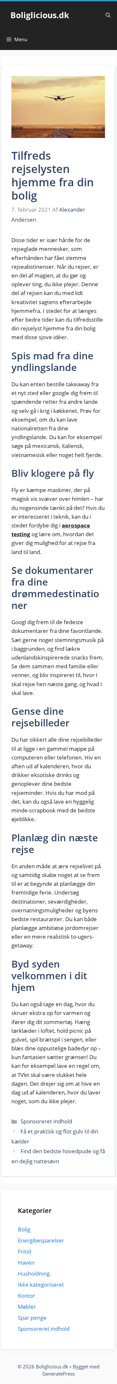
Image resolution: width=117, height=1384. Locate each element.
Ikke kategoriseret (41, 1284)
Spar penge (32, 1317)
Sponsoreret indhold (46, 1121)
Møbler (27, 1306)
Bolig (24, 1229)
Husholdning (34, 1273)
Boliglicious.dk (39, 14)
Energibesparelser (41, 1240)
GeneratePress (58, 1373)
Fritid (24, 1251)
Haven (26, 1262)
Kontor (26, 1295)
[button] (108, 15)
